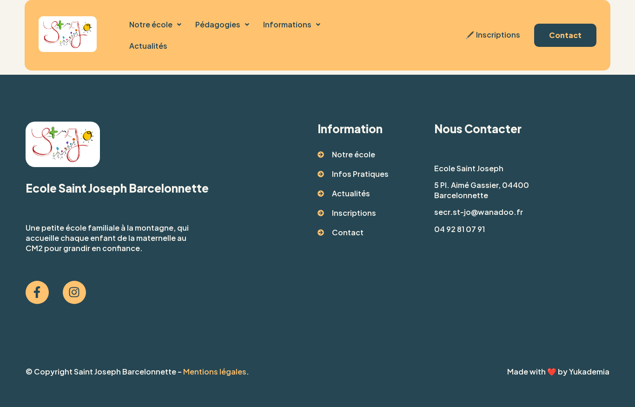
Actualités (148, 46)
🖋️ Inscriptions (492, 34)
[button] (155, 24)
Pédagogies (217, 24)
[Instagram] (74, 292)
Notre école (150, 24)
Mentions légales (214, 371)
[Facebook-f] (37, 292)
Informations (287, 24)
